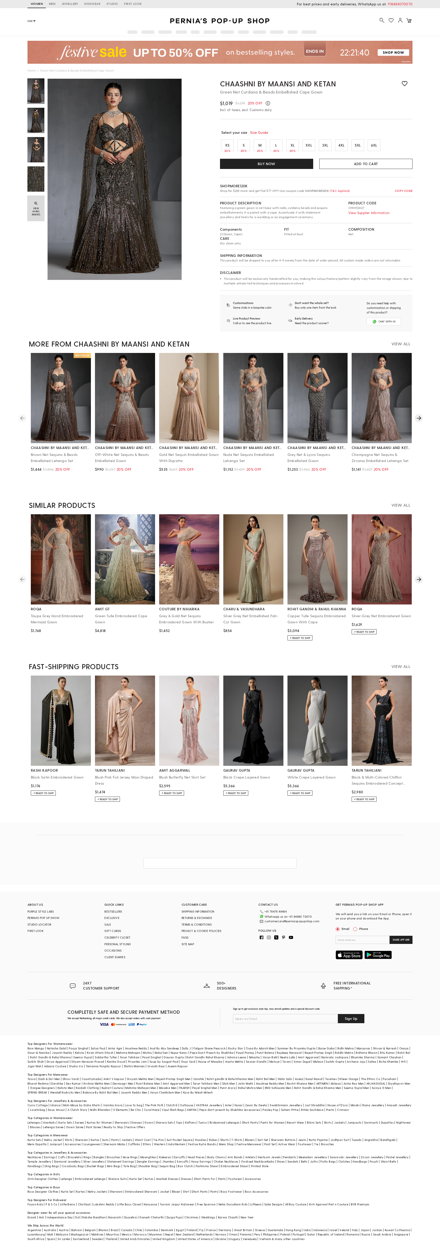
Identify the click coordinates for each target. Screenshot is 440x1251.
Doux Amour (56, 1109)
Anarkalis (49, 1122)
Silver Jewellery (94, 1161)
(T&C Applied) (339, 190)
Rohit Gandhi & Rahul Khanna (50, 1057)
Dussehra (130, 1217)
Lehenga (66, 1178)
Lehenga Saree (53, 1127)
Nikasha (254, 1057)
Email (345, 928)
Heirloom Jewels (269, 1157)
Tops (179, 1122)
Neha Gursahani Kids (233, 1204)
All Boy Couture (296, 1204)
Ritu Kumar (387, 1052)
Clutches (344, 1161)
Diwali (32, 1217)
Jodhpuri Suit (340, 1139)
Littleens (256, 1204)
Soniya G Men (381, 1087)
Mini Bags (114, 1166)
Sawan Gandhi (256, 1061)
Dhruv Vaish (71, 1079)
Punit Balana (265, 1052)
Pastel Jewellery (397, 1157)
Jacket (164, 1191)
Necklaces (35, 1157)
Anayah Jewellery (399, 1105)
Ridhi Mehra (345, 1048)
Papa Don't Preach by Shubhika (211, 1052)
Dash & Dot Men (49, 1079)
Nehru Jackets (97, 1191)
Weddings (208, 1217)
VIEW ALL (400, 343)
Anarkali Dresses (167, 1178)
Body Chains (216, 1157)
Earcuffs (179, 1157)
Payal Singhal (151, 1057)
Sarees (79, 1122)
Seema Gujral (82, 1057)
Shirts (68, 1139)
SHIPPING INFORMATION (198, 911)
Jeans (302, 1139)
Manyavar (363, 1048)
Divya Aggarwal (58, 1061)
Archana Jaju (356, 1061)
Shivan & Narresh (384, 1048)
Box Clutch (185, 1166)
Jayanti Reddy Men (134, 1092)
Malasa (318, 1061)
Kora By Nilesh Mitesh (198, 1092)
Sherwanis (122, 1122)
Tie (316, 1144)
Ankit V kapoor (114, 1079)
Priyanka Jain (137, 1061)
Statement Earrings (120, 1161)
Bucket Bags (95, 1166)
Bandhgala (388, 1139)
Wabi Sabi (285, 1079)
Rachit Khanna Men (300, 1083)
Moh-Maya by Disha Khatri (82, 1105)
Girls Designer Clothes (43, 1178)
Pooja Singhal (78, 1048)
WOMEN (37, 3)
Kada (270, 1161)
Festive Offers (135, 1127)
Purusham (389, 1079)
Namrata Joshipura (335, 1057)
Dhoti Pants (250, 1122)
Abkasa (336, 1083)
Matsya (274, 1061)
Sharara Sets (164, 1122)
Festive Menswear (249, 1144)
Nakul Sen (161, 1052)
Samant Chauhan (389, 1057)
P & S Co (51, 1204)
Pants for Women (272, 1122)
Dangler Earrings (148, 1161)
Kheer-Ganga (348, 1079)
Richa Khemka (388, 1061)
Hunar (239, 1105)
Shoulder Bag (147, 1166)
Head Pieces (196, 1157)
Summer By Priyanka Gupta (296, 1048)
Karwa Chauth (228, 1217)
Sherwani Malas (114, 1144)
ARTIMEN (322, 1083)
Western (159, 1144)
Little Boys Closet (129, 1204)
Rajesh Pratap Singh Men (173, 1079)
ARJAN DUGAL (375, 1083)
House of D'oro (337, 1105)
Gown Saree (75, 1127)
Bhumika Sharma (363, 1057)
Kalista (79, 1052)
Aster (228, 1105)
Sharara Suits (117, 1178)
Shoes (281, 1161)
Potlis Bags (328, 1161)
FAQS (185, 937)
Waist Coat (143, 1139)
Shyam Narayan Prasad (87, 1061)
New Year (247, 1217)
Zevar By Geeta (256, 1105)
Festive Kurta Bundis (202, 1144)
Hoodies (201, 1139)
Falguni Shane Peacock (210, 1048)
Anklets (250, 1157)
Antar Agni (115, 1048)
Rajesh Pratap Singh (319, 1052)
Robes (213, 1139)
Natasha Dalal (56, 1048)
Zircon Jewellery (372, 1157)
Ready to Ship (113, 1127)
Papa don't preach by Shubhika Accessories (229, 1109)
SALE (107, 924)
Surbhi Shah (36, 1061)
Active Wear (286, 1144)
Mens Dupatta (37, 1144)
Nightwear (403, 1122)
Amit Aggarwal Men (176, 1083)
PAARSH (184, 1087)
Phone (363, 928)
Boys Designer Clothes (43, 1191)
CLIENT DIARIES (114, 957)
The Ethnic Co (370, 1079)
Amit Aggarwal (308, 1057)
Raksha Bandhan (94, 1217)
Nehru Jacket (53, 1139)
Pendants (289, 1157)
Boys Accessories (256, 1191)
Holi (41, 1217)
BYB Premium (360, 1204)
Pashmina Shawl (207, 1166)
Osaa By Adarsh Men (260, 1048)
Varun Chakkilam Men (165, 1092)
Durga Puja (174, 1217)
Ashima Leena (236, 1057)
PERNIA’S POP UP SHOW (43, 917)
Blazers (250, 1139)
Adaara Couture (55, 1066)
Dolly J (186, 1048)
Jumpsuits (354, 1122)
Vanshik (198, 1079)
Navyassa (150, 1204)
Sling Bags (51, 1166)
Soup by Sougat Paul (163, 1061)
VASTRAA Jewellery (209, 1105)
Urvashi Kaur (156, 1066)
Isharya (55, 1105)
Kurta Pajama (318, 1139)
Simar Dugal (302, 1061)
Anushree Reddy (136, 1048)
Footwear (305, 1144)
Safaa (372, 1061)
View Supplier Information (368, 213)
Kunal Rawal (314, 1079)
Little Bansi (67, 1204)
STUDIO (112, 3)
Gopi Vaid (188, 1061)
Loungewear (92, 1144)
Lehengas (34, 1122)
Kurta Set (135, 1178)
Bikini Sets (314, 1122)
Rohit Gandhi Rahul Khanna (205, 1057)
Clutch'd (171, 1105)
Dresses (136, 1122)
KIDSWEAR (92, 3)
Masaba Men (168, 1087)
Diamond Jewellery (67, 1161)
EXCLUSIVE (111, 917)
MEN (52, 3)
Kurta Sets (65, 1122)
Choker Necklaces (226, 1161)
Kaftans (190, 1122)
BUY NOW (266, 164)
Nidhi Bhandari (100, 1109)
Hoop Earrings (201, 1161)
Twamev (331, 1079)
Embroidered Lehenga (90, 1178)
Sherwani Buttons (283, 1139)
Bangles (98, 1157)
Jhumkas (168, 1161)
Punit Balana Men (148, 1083)
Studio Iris (76, 1066)
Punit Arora (228, 1087)
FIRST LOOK (133, 3)
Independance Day (60, 1217)
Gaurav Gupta (173, 1057)
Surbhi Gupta (335, 1061)
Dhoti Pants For (204, 1178)
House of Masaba (210, 1061)
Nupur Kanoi (179, 1052)
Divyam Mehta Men (140, 1079)
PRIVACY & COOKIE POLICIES (202, 930)
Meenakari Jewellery (313, 1157)
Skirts (328, 1122)
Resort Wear (295, 1122)
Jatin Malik (245, 1083)
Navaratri (115, 1217)
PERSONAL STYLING (117, 944)
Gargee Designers (42, 1087)
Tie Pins (158, 1139)
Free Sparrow (206, 1204)
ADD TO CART (366, 164)
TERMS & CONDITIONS (197, 924)
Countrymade (91, 1079)
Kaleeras (165, 1157)
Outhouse (186, 1105)
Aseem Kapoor (178, 1066)
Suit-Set (262, 1139)
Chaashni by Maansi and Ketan (278, 83)
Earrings (50, 1157)
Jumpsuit (55, 1144)
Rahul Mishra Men (250, 1087)
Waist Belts (388, 1161)
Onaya (404, 1048)
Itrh (403, 1061)
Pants (115, 1139)
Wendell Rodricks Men (65, 1092)
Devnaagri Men (123, 1083)
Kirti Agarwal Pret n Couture (328, 1204)
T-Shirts (236, 1139)
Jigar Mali (35, 1066)
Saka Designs (273, 1204)
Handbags (360, 1161)
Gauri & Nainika (38, 1052)
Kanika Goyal (116, 1061)
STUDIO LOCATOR (39, 924)
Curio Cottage (38, 1105)
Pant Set (270, 1144)
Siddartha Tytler (106, 1057)
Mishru (147, 1052)
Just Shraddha (315, 1105)
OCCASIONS (112, 950)
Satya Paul (98, 1048)
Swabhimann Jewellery (286, 1105)
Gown (148, 1122)
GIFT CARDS (112, 930)
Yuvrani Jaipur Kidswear (177, 1204)
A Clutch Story (77, 1109)
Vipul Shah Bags (173, 1109)
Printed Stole (260, 1166)
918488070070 (400, 4)
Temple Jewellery (39, 1161)
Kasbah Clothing (87, 1087)
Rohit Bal (403, 1052)
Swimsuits (371, 1122)
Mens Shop (226, 1144)
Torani (286, 1061)
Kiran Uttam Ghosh (100, 1052)
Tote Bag (129, 1166)
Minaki (355, 1105)
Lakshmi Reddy (103, 1204)
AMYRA (192, 1109)
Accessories (73, 1144)
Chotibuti (84, 1204)
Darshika (57, 1083)
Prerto (330, 1109)
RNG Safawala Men (278, 1087)
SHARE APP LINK (401, 939)
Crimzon (343, 1109)
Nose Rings (130, 1157)
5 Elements (120, 1109)
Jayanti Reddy (62, 1052)
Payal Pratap (245, 1052)
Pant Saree (93, 1127)
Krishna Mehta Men (97, 1083)
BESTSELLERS (113, 911)
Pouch (374, 1161)
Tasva (32, 1079)
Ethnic (147, 1144)
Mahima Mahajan (128, 1052)
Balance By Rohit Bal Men (100, 1092)
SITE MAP (188, 944)
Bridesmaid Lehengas (225, 1122)
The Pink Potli (154, 1105)
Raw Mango (36, 1048)
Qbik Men (228, 1083)
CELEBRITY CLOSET (117, 937)
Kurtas (95, 1139)
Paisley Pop (270, 1109)
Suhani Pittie (289, 1109)
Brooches (327, 1144)
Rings (87, 1157)
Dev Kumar (73, 1083)
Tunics (202, 1122)
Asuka (299, 1079)
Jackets (339, 1122)
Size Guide (259, 132)
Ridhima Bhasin (366, 1052)
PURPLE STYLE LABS (41, 911)
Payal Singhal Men (204, 1087)
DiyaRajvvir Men (399, 1083)
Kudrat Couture (112, 1087)
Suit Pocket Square (180, 1139)
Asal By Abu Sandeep (164, 1048)
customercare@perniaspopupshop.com (292, 921)
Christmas (191, 1217)
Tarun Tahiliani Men (206, 1083)
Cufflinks (134, 1144)
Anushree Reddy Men (270, 1083)
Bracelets (74, 1157)
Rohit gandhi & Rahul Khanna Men (230, 1079)
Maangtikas (148, 1157)
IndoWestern (176, 1144)
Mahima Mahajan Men (140, 1087)
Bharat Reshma (38, 1083)
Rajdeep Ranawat (289, 1052)
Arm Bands (235, 1157)
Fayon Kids (35, 1204)
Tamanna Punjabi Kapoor (103, 1066)
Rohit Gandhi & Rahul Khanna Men (317, 1087)
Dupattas (387, 1122)
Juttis (314, 1161)
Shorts (224, 1139)
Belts (304, 1161)
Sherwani (81, 1139)
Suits (105, 1139)
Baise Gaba (326, 1048)
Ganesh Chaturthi (151, 1217)
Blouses (35, 1127)
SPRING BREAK (37, 1092)
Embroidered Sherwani (141, 1191)
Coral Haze (151, 1109)
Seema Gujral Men (356, 1087)
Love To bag (133, 1105)
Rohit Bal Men (265, 1079)
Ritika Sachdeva (312, 1109)
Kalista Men (65, 1087)
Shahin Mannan (134, 1066)
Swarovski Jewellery (344, 1157)
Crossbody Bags (73, 1166)
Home (32, 70)
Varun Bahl (270, 1057)
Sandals (292, 1161)
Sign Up (351, 1018)
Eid (77, 1217)
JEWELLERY (69, 3)
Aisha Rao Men (353, 1083)
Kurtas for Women (99, 1122)
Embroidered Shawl (234, 1166)
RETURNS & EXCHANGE (197, 917)
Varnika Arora (112, 1105)
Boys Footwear (231, 1191)
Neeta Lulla (287, 1057)
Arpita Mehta (234, 1061)
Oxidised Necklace (254, 1161)
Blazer (176, 1191)
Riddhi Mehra (344, 1052)
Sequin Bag (167, 1166)
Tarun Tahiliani (130, 1057)
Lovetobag (37, 1109)
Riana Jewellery (373, 1105)
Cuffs (61, 1157)
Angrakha (371, 1139)
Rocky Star (235, 1048)
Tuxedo (357, 1139)
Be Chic (136, 1109)
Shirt (186, 1191)
